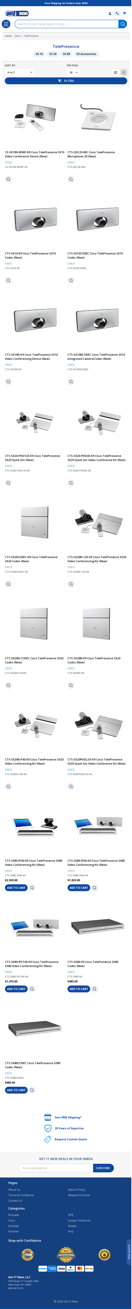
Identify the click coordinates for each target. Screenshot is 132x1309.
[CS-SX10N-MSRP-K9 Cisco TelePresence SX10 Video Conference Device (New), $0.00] (34, 118)
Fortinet (13, 1231)
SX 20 (52, 54)
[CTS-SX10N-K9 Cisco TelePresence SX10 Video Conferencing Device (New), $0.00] (34, 320)
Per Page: (73, 65)
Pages (12, 1183)
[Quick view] (8, 179)
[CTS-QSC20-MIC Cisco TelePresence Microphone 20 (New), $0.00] (97, 118)
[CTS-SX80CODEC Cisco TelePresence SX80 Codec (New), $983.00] (34, 1028)
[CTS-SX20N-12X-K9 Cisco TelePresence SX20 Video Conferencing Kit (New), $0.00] (97, 522)
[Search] (122, 24)
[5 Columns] (123, 72)
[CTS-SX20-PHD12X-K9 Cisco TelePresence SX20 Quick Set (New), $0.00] (34, 421)
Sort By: (10, 65)
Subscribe (103, 1168)
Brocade (13, 1215)
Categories (16, 1208)
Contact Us (15, 1200)
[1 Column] (115, 72)
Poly (71, 1231)
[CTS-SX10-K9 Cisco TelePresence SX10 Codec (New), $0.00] (34, 219)
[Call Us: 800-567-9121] (117, 13)
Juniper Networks (79, 1220)
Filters (69, 81)
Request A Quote (79, 1195)
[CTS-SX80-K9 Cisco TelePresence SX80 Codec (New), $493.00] (97, 927)
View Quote (129, 1252)
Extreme (13, 1226)
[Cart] (124, 13)
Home (8, 36)
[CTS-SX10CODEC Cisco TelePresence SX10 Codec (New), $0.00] (97, 219)
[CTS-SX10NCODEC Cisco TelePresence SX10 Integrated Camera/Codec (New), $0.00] (97, 320)
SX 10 (39, 54)
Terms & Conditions (21, 1195)
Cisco (11, 1220)
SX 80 (66, 54)
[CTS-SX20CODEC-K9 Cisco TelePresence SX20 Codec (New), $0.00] (34, 522)
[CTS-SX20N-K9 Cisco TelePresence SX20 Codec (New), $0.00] (97, 624)
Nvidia (72, 1226)
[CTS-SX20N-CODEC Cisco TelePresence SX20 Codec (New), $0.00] (34, 624)
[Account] (110, 13)
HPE (70, 1215)
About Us (14, 1190)
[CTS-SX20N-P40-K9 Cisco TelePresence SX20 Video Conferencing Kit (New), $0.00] (34, 725)
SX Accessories (86, 54)
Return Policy (76, 1190)
